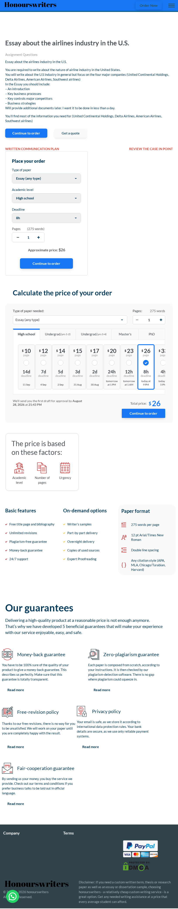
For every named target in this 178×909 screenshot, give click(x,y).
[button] (12, 896)
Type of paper (21, 170)
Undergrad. (58, 334)
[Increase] (161, 320)
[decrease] (18, 237)
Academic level (22, 190)
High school (26, 334)
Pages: (137, 311)
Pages (16, 229)
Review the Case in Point (151, 149)
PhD (152, 334)
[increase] (38, 237)
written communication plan (32, 149)
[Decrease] (137, 320)
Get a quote (71, 133)
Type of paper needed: (28, 311)
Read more (15, 690)
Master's (125, 334)
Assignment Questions (21, 54)
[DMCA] (136, 866)
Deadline (18, 209)
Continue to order (26, 133)
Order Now (149, 5)
